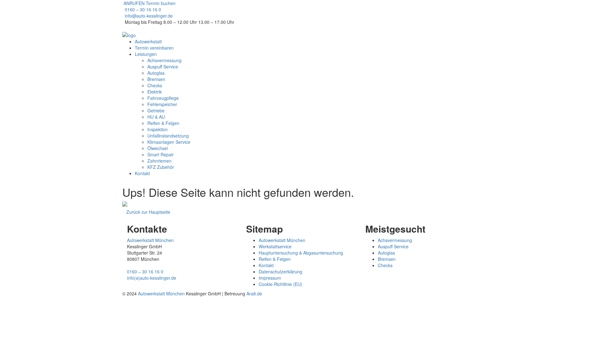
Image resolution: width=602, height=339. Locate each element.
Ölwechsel (157, 148)
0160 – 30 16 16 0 (143, 9)
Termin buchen (161, 3)
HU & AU (156, 117)
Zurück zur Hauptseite (148, 212)
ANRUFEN (133, 3)
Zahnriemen (159, 161)
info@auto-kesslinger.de (149, 16)
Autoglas (156, 73)
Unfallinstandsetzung (168, 135)
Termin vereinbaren (154, 48)
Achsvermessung (164, 60)
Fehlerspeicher (162, 104)
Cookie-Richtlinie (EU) (280, 284)
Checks (154, 85)
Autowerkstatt (148, 41)
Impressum (270, 278)
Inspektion (157, 129)
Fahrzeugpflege (163, 98)
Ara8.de (254, 293)
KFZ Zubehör (160, 167)
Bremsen (156, 79)
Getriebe (156, 110)
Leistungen (146, 54)
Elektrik (154, 92)
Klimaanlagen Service (168, 142)
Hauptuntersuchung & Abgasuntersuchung (301, 253)
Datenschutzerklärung (280, 271)
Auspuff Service (162, 66)
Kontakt (142, 173)
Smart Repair (160, 154)
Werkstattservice (275, 246)
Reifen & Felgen (163, 123)
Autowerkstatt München (150, 240)
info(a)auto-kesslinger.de (151, 278)
